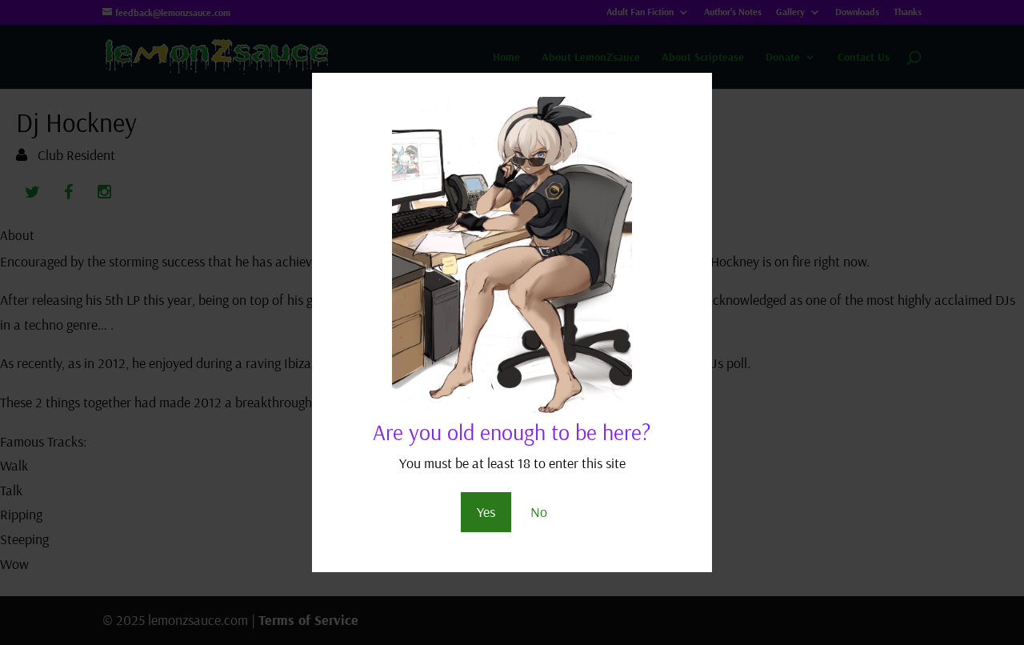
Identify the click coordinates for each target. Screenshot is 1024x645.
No (538, 512)
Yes (486, 512)
